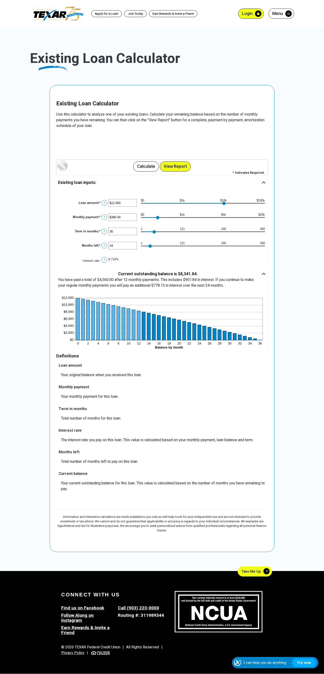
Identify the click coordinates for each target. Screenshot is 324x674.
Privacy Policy (72, 653)
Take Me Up (251, 571)
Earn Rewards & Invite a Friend (171, 13)
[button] (162, 182)
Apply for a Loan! (106, 13)
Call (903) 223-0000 (138, 608)
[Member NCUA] (218, 611)
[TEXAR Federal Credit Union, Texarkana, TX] (58, 13)
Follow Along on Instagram (77, 618)
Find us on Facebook (82, 608)
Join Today (135, 13)
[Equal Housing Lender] (100, 652)
